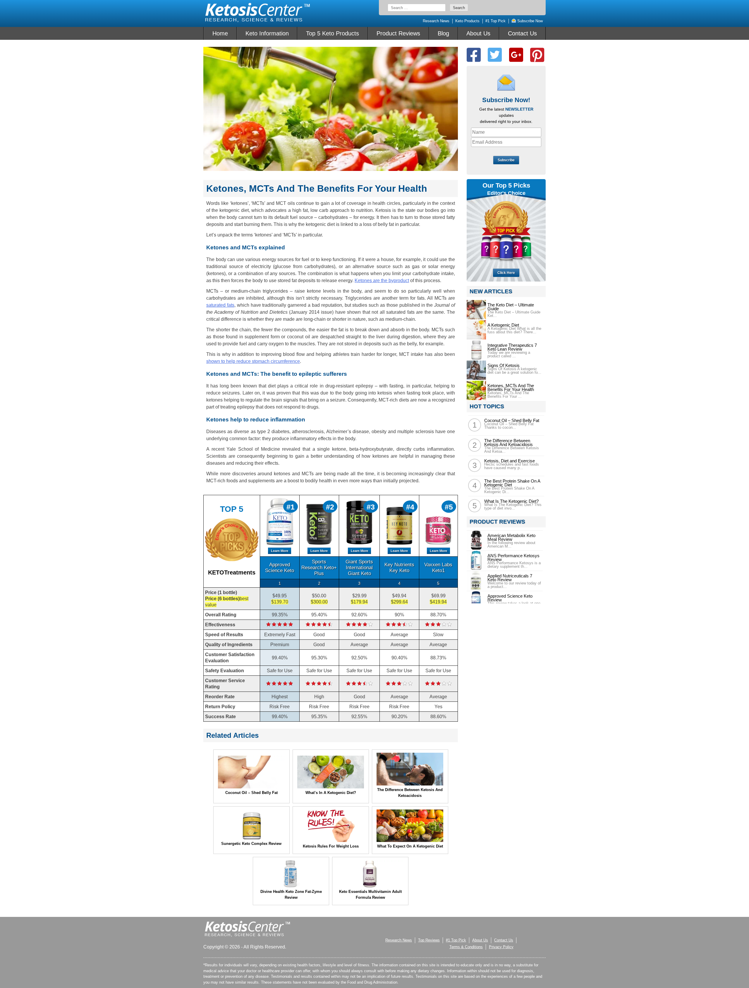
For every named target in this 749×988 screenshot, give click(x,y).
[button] (748, 985)
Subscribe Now (529, 21)
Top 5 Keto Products (332, 33)
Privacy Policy (501, 947)
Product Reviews (398, 33)
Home (220, 33)
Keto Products (467, 21)
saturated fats (220, 305)
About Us (478, 33)
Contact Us (522, 33)
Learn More (279, 551)
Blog (443, 33)
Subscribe (506, 160)
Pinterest (537, 55)
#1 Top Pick (495, 21)
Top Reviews (429, 940)
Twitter (495, 55)
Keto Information (267, 33)
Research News (436, 21)
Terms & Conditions (466, 947)
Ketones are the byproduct (382, 280)
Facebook (474, 55)
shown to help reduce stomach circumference (253, 361)
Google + (516, 55)
